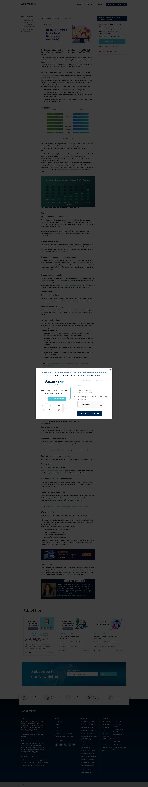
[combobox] (97, 380)
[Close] (110, 369)
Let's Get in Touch (87, 413)
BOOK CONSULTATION (57, 399)
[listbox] (86, 392)
